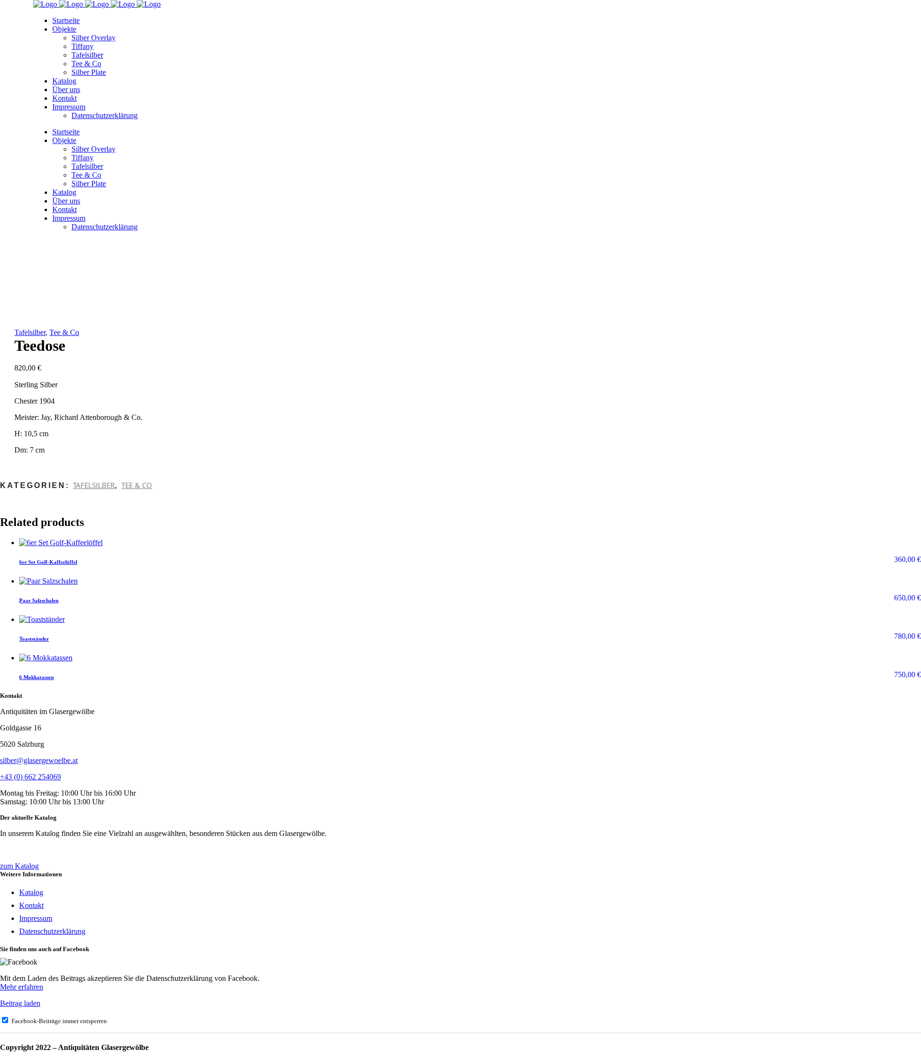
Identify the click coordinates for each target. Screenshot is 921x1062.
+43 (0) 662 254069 (30, 777)
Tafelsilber (30, 332)
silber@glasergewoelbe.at (39, 760)
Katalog (31, 892)
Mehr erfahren (21, 987)
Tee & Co (64, 332)
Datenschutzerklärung (52, 931)
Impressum (35, 918)
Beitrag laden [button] (20, 1003)
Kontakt (31, 905)
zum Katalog (19, 866)
